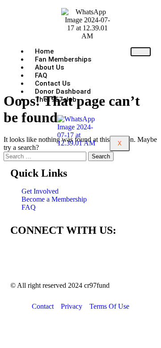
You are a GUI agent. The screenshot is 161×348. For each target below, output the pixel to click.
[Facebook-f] (21, 255)
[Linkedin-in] (70, 255)
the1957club (55, 99)
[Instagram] (45, 255)
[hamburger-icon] (141, 51)
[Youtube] (94, 255)
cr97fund (97, 285)
